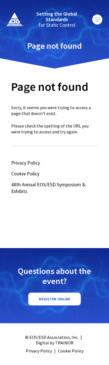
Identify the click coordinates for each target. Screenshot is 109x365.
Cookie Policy (25, 173)
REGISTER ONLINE (54, 299)
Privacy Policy (25, 163)
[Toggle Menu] (97, 19)
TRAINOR (64, 343)
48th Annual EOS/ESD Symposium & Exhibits (48, 187)
